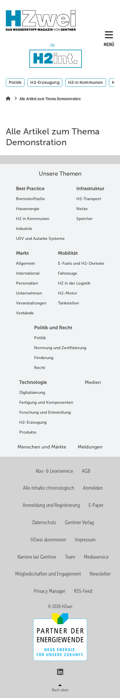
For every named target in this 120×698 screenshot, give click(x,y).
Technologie (33, 382)
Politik (15, 82)
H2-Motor (67, 293)
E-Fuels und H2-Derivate (81, 263)
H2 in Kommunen (85, 82)
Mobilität (68, 253)
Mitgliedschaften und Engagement (48, 574)
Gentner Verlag (79, 522)
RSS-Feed (83, 591)
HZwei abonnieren (48, 540)
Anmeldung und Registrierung (51, 505)
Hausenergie (27, 209)
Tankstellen (68, 303)
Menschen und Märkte (41, 446)
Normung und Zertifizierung (60, 348)
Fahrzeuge (67, 273)
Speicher (84, 218)
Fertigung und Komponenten (46, 402)
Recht (39, 368)
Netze (82, 209)
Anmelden (93, 488)
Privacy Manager (49, 591)
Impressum (85, 540)
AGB (86, 471)
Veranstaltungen (31, 303)
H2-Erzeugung (44, 82)
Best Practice (30, 188)
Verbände (25, 313)
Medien (93, 382)
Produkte (27, 432)
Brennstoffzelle (30, 199)
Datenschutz (44, 522)
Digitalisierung (32, 392)
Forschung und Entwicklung (45, 412)
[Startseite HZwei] (48, 20)
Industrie (24, 228)
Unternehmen (29, 293)
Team (70, 557)
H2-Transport (88, 199)
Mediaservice (96, 557)
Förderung (43, 358)
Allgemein (25, 263)
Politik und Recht (53, 327)
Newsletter (100, 574)
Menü (109, 44)
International (28, 273)
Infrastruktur (90, 188)
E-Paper (96, 505)
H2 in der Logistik (74, 283)
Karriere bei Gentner (36, 557)
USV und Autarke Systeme (40, 238)
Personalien (27, 283)
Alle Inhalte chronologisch (48, 488)
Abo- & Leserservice (54, 471)
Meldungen (90, 446)
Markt (22, 253)
